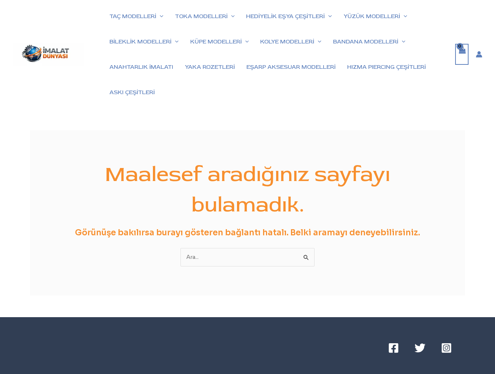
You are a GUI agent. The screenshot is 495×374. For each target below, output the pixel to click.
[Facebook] (393, 348)
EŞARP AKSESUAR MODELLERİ (291, 67)
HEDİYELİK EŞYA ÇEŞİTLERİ (285, 16)
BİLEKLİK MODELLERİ (140, 41)
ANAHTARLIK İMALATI (141, 67)
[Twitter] (420, 348)
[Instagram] (446, 348)
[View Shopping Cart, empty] (462, 54)
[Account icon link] (479, 54)
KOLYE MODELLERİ (287, 41)
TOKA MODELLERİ (201, 16)
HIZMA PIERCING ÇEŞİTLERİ (386, 67)
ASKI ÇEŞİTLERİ (132, 92)
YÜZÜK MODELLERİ (372, 16)
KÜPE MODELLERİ (216, 41)
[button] (159, 16)
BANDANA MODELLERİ (365, 41)
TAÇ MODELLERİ (132, 16)
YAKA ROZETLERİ (210, 67)
